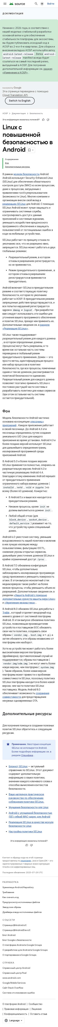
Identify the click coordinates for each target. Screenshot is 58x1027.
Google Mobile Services (14, 982)
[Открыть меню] (5, 3)
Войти (50, 3)
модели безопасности (26, 174)
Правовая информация (16, 1009)
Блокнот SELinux (18, 766)
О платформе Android (14, 1004)
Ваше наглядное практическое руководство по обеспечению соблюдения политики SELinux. (26, 798)
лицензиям (26, 860)
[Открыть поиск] (36, 4)
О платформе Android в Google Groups (22, 945)
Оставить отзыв (38, 1014)
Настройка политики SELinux (25, 831)
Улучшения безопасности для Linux (28, 807)
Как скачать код (10, 897)
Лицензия (36, 1009)
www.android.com (11, 977)
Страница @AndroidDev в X (16, 930)
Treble (5, 612)
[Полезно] (43, 119)
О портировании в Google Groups (19, 955)
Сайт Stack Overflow (12, 987)
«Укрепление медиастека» (19, 602)
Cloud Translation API (15, 95)
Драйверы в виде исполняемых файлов (21, 912)
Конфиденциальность (15, 1014)
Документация (12, 13)
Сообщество (35, 1004)
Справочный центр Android (16, 968)
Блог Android (8, 935)
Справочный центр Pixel (14, 972)
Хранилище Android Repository (18, 887)
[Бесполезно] (48, 119)
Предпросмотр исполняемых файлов (21, 902)
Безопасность (36, 113)
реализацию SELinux (14, 204)
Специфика (27, 755)
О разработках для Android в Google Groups (24, 950)
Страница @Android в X (14, 925)
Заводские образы (11, 907)
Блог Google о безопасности (16, 940)
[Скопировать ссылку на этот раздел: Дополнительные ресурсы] (5, 719)
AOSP (5, 113)
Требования (8, 892)
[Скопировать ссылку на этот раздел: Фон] (13, 411)
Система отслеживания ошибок (18, 992)
